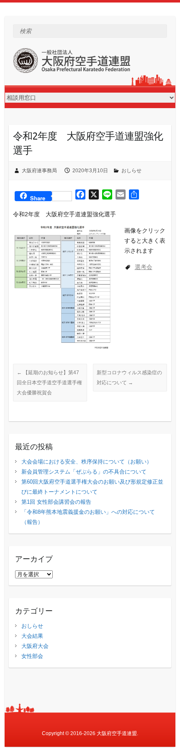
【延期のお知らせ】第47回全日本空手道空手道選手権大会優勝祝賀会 (49, 383)
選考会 (143, 267)
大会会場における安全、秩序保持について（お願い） (86, 461)
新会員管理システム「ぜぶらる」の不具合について (84, 472)
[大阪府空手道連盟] (71, 62)
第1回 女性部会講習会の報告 (56, 502)
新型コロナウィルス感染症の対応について (129, 378)
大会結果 (32, 636)
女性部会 (32, 656)
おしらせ (131, 171)
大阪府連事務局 (39, 171)
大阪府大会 (35, 646)
